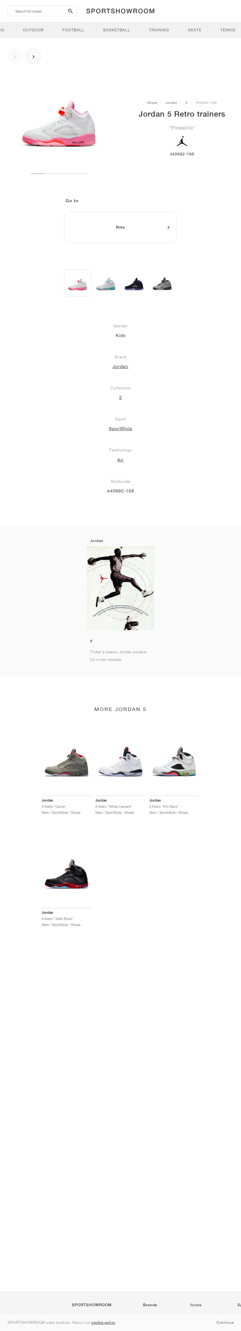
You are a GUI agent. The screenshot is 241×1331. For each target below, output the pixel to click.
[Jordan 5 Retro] (77, 283)
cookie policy (103, 1322)
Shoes (152, 102)
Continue (225, 1322)
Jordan (171, 102)
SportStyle (120, 428)
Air (120, 459)
